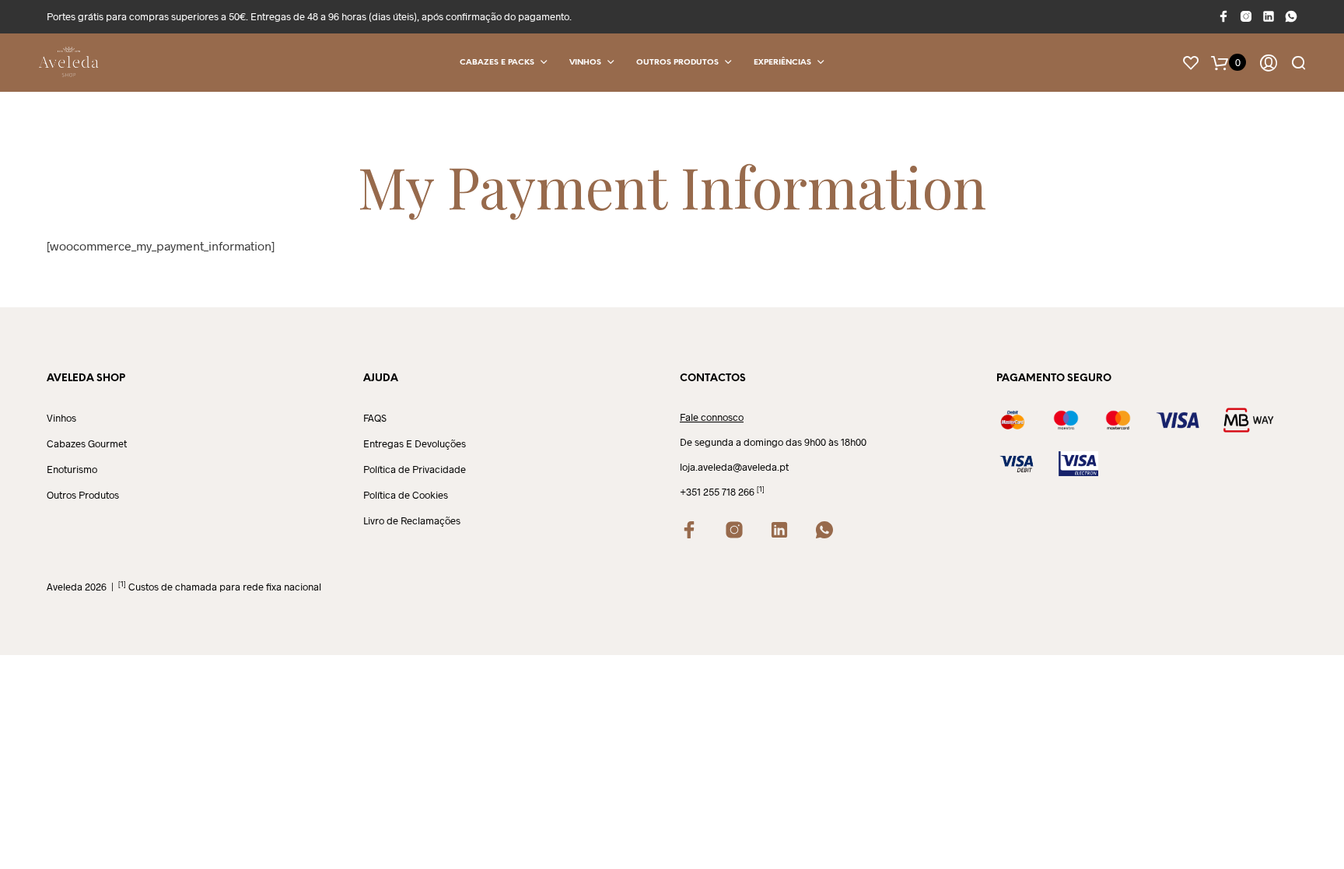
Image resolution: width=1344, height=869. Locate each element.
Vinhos (585, 62)
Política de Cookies (405, 495)
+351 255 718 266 (717, 491)
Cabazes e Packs (497, 62)
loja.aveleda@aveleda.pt (734, 467)
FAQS (375, 418)
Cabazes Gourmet (87, 443)
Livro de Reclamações (411, 520)
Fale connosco (712, 417)
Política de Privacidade (414, 469)
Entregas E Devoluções (414, 443)
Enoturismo (72, 469)
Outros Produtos (677, 62)
